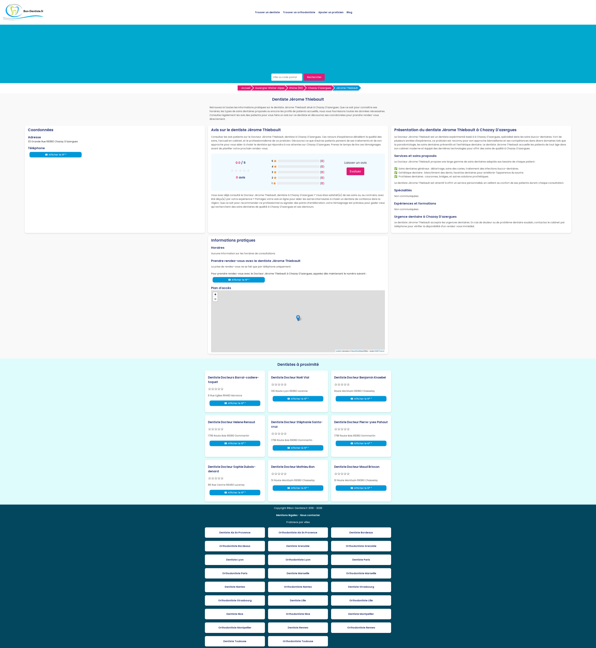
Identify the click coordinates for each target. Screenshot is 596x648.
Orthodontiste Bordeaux (234, 546)
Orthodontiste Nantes (298, 587)
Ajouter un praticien (330, 12)
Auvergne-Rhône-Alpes (269, 88)
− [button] (215, 299)
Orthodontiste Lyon (298, 559)
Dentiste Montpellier (361, 614)
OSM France (379, 351)
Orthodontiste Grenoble (361, 546)
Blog (349, 12)
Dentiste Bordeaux (361, 532)
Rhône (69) (296, 88)
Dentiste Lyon (235, 559)
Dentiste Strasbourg (361, 587)
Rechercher (314, 77)
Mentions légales (287, 515)
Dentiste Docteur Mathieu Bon (293, 467)
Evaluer (355, 171)
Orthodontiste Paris (234, 573)
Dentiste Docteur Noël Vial (290, 377)
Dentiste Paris (361, 559)
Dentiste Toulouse (234, 641)
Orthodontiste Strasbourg (235, 600)
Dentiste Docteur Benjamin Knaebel (360, 377)
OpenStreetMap (357, 351)
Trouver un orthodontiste (299, 12)
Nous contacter (310, 515)
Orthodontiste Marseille (361, 573)
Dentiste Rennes (298, 627)
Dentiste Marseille (298, 573)
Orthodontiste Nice (298, 614)
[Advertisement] (298, 50)
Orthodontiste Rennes (361, 627)
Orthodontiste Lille (361, 600)
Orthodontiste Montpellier (234, 627)
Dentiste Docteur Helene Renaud (231, 422)
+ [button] (215, 294)
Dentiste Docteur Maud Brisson (356, 467)
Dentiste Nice (234, 614)
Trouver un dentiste (267, 12)
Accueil (245, 88)
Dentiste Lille (298, 600)
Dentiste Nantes (235, 587)
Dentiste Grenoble (297, 546)
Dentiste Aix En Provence (235, 532)
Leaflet (338, 351)
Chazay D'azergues (319, 88)
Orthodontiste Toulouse (298, 641)
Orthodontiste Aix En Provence (298, 532)
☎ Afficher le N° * (55, 154)
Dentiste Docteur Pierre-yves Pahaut (361, 422)
